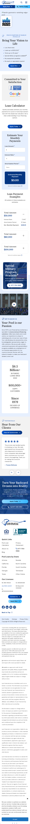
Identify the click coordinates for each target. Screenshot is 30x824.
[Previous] (12, 472)
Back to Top (6, 612)
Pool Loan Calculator (5, 544)
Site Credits (5, 619)
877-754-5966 (16, 285)
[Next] (18, 472)
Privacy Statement (19, 544)
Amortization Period (12, 164)
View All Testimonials (11, 432)
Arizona (4, 560)
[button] (27, 798)
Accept (15, 819)
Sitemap (14, 619)
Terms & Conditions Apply (14, 186)
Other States (20, 574)
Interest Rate (10, 155)
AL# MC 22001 (7, 586)
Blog (3, 552)
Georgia (4, 571)
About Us (5, 549)
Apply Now (6, 6)
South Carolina (21, 567)
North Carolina (21, 564)
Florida (4, 567)
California (5, 564)
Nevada (18, 560)
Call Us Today (23, 6)
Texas (4, 574)
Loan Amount (10, 146)
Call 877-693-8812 (16, 507)
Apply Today (14, 126)
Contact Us (14, 597)
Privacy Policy (24, 619)
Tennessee (19, 571)
